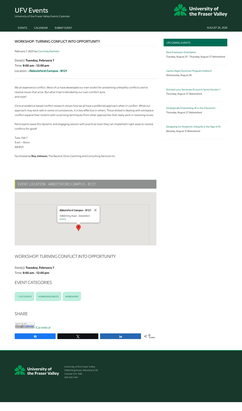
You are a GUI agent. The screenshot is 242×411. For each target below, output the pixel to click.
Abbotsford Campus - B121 (48, 70)
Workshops (71, 296)
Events (63, 219)
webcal (45, 327)
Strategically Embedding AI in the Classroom (190, 108)
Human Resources (48, 296)
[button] (78, 228)
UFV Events (31, 9)
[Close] (95, 210)
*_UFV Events (24, 296)
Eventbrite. (78, 164)
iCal (37, 327)
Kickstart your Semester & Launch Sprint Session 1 (193, 89)
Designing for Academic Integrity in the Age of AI (193, 126)
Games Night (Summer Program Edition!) (189, 70)
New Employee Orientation (181, 52)
